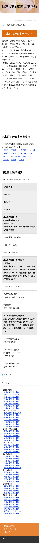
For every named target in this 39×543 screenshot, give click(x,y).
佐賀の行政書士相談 (12, 500)
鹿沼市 (6, 153)
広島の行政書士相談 (12, 479)
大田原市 (24, 150)
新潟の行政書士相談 (12, 431)
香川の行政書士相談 (12, 488)
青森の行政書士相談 (12, 415)
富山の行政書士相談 (12, 436)
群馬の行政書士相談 (12, 406)
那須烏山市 (15, 156)
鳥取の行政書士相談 (12, 472)
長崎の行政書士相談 (12, 502)
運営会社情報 (9, 526)
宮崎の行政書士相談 (12, 509)
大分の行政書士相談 (12, 507)
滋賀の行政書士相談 (12, 463)
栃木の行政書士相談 (12, 404)
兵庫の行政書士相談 (12, 459)
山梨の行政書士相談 (12, 408)
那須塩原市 (26, 156)
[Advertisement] (19, 111)
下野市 (31, 153)
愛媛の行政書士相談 (12, 491)
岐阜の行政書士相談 (12, 447)
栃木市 (6, 156)
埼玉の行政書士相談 (12, 397)
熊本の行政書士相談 (12, 504)
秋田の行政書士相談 (12, 422)
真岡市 (13, 160)
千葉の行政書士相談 (12, 399)
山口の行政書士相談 (12, 481)
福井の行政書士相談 (12, 440)
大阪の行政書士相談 (12, 456)
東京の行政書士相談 (12, 392)
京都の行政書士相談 (12, 461)
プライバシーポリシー (12, 529)
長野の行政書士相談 (12, 433)
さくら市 (14, 153)
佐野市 (23, 153)
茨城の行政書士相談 (12, 401)
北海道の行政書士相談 (12, 413)
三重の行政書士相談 (12, 452)
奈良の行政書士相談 (12, 465)
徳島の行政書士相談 (12, 486)
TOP (3, 25)
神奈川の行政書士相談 (12, 394)
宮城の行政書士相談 (12, 420)
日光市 (6, 160)
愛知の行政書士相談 (12, 445)
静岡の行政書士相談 (12, 449)
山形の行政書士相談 (12, 424)
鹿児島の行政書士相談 (12, 511)
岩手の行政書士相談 (12, 417)
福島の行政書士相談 (12, 426)
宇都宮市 (14, 150)
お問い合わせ (9, 532)
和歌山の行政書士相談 (12, 468)
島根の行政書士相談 (12, 475)
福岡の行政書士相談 (12, 497)
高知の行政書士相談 (12, 493)
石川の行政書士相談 (12, 438)
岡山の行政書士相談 (12, 477)
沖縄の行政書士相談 (12, 513)
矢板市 (21, 160)
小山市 (32, 150)
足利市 (6, 150)
